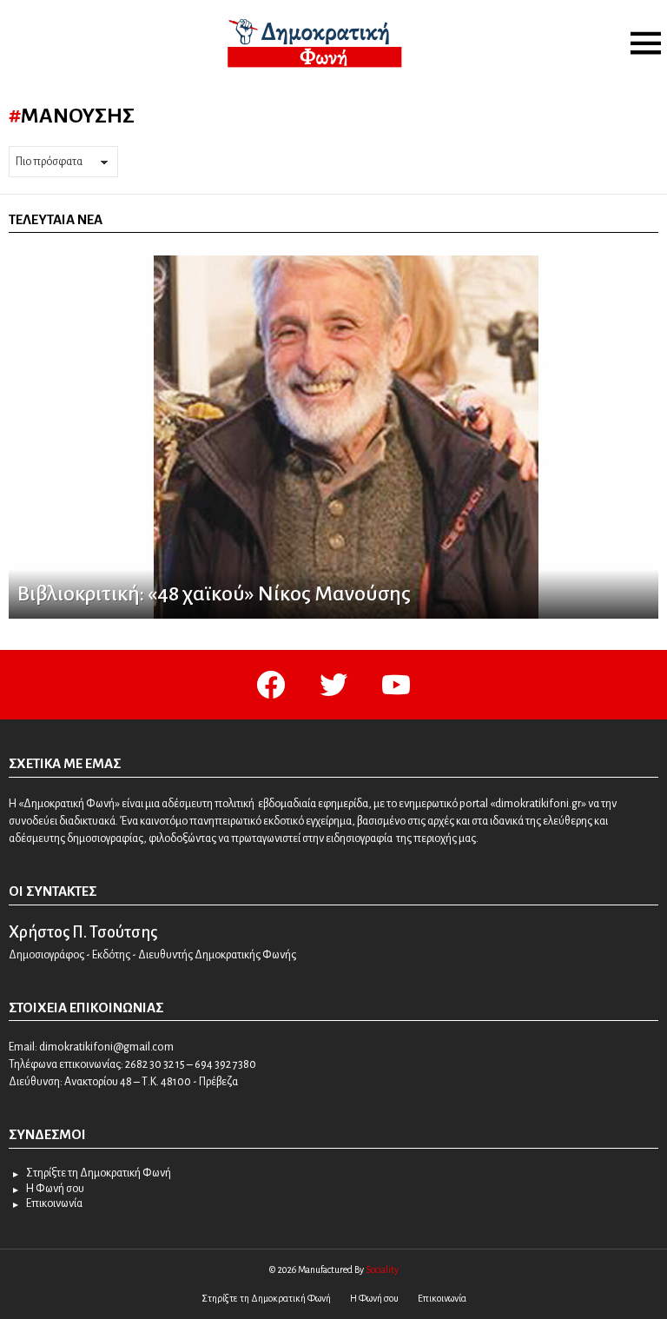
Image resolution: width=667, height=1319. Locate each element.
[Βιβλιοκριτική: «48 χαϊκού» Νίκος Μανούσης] (333, 437)
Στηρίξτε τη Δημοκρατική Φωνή (98, 1173)
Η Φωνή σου (55, 1189)
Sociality (382, 1269)
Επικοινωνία (54, 1203)
